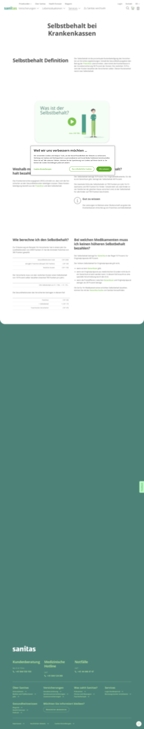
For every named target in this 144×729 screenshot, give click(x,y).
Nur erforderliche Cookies (82, 169)
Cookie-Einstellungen (43, 169)
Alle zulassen (104, 169)
